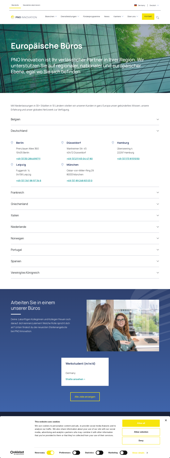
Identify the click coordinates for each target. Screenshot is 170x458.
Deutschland (19, 131)
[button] (157, 17)
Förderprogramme (91, 16)
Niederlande (18, 227)
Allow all (141, 423)
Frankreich (17, 192)
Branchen (49, 16)
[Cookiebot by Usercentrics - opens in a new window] (17, 453)
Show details (138, 453)
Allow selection (141, 432)
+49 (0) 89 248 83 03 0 (79, 180)
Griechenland (19, 204)
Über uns (131, 16)
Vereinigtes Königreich (25, 272)
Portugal (16, 250)
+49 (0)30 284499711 (28, 158)
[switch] (76, 453)
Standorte (15, 5)
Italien (15, 215)
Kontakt (148, 16)
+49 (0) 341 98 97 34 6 (28, 180)
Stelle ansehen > (75, 379)
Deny (141, 440)
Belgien (15, 119)
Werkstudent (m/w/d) (80, 363)
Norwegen (17, 238)
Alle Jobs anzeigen (85, 396)
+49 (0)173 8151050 (128, 158)
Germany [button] (147, 5)
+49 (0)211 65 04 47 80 (80, 158)
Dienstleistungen (69, 16)
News (106, 16)
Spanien (16, 261)
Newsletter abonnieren (31, 5)
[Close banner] (166, 420)
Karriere (117, 16)
